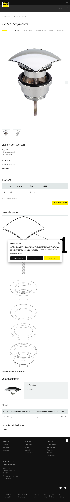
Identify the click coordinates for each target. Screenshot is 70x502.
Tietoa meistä (51, 444)
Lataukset (28, 444)
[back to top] (67, 440)
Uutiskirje (28, 450)
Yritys (50, 441)
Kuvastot (6, 447)
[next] (66, 82)
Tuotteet (16, 30)
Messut (49, 453)
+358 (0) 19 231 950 (11, 476)
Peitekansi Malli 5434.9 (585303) (14, 372)
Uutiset (5, 444)
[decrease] (44, 192)
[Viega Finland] (5, 2)
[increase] (53, 192)
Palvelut (28, 441)
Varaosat (6, 450)
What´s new (29, 453)
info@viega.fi (9, 479)
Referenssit (51, 447)
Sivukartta (45, 496)
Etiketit (51, 30)
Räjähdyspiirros (28, 30)
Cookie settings (61, 496)
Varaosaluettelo (41, 30)
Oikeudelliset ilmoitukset (22, 496)
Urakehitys (50, 450)
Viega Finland (5, 17)
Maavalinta (53, 496)
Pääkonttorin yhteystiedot (7, 496)
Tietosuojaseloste (36, 496)
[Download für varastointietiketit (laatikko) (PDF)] (30, 411)
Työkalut (27, 447)
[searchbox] (33, 8)
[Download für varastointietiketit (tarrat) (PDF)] (54, 411)
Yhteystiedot (51, 455)
